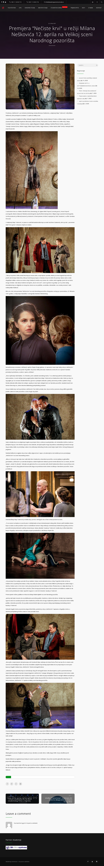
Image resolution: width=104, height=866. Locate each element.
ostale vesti (53, 23)
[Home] (3, 7)
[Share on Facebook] (7, 783)
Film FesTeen (12, 8)
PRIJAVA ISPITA (75, 8)
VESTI (83, 8)
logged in (23, 823)
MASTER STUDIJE (42, 8)
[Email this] (20, 783)
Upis (20, 8)
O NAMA (90, 8)
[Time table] (92, 2)
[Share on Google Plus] (16, 783)
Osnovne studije (30, 8)
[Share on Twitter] (11, 783)
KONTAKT (99, 8)
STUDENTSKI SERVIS (59, 8)
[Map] (97, 2)
